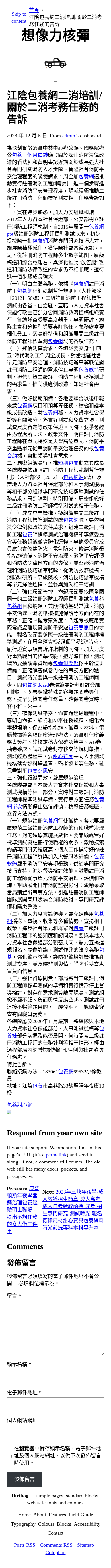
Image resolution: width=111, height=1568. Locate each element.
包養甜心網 (19, 1105)
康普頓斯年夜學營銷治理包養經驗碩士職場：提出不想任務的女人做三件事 (23, 1210)
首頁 (34, 10)
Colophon (56, 1552)
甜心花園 (63, 756)
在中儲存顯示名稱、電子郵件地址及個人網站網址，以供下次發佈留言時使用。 (57, 1456)
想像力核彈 (55, 35)
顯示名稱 (19, 1364)
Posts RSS (24, 1545)
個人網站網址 (22, 1420)
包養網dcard (35, 685)
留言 (14, 1296)
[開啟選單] (55, 79)
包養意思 (78, 627)
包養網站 (73, 477)
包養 (27, 535)
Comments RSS (56, 1545)
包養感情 (89, 370)
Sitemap (85, 1545)
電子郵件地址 (24, 1392)
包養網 (86, 176)
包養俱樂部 (66, 663)
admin (68, 135)
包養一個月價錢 (30, 155)
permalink (56, 1155)
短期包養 (68, 463)
